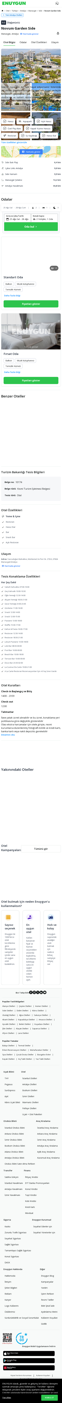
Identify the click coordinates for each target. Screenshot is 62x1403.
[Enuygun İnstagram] (34, 993)
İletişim (8, 1281)
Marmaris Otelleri (30, 1102)
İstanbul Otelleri (29, 1078)
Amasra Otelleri (45, 1019)
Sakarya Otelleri (41, 1015)
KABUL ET (49, 1397)
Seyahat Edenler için (42, 1226)
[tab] (9, 42)
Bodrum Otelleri (29, 1090)
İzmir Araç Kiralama (46, 1139)
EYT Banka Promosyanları (37, 1183)
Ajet (6, 1096)
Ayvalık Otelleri (8, 1024)
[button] (31, 66)
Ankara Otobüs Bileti (14, 1133)
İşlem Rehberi (47, 1293)
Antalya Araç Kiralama (47, 1145)
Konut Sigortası (12, 1256)
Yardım (44, 1287)
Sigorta (7, 1219)
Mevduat (29, 1213)
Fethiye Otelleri (29, 1108)
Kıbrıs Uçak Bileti (12, 1102)
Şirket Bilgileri (11, 1287)
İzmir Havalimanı (12, 1195)
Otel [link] (8, 11)
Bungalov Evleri (44, 1054)
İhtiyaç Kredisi (31, 1177)
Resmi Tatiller (47, 1299)
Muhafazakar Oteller (39, 1050)
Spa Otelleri (7, 1054)
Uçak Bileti (8, 1071)
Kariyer (8, 1299)
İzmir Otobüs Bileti (13, 1139)
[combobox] (19, 219)
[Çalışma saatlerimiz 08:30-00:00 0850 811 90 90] (56, 2)
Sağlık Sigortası (12, 1244)
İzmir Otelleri (28, 1096)
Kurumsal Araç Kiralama (48, 1157)
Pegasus (9, 1084)
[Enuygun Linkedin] (41, 993)
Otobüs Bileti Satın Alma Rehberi (20, 1163)
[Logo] (14, 3)
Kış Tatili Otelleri (25, 1059)
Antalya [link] (23, 11)
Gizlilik (44, 1323)
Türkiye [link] (15, 11)
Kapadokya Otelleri (26, 1019)
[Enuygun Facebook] (31, 993)
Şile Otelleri (7, 1028)
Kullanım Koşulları (49, 1317)
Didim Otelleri (22, 1010)
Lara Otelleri (23, 1033)
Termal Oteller (24, 1045)
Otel (23, 1071)
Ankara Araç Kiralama (47, 1133)
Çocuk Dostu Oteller (25, 1054)
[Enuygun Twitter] (38, 993)
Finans (27, 1170)
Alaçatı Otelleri (22, 1028)
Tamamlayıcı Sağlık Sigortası (18, 1250)
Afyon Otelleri (8, 1033)
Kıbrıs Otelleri (38, 1010)
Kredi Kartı (30, 1207)
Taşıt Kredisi (30, 1195)
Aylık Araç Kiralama (46, 1151)
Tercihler (6, 1397)
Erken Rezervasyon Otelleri (14, 1050)
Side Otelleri (7, 1010)
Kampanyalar (47, 1281)
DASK (7, 1262)
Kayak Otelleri (8, 1059)
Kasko (7, 1226)
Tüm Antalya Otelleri (13, 15)
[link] (2, 10)
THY (7, 1078)
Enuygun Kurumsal (41, 1219)
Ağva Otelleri (24, 1015)
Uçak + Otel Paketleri (32, 1114)
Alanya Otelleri (8, 1006)
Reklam (8, 1293)
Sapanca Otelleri (39, 1028)
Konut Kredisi (31, 1189)
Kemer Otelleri (41, 1006)
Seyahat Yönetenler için (44, 1232)
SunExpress (10, 1090)
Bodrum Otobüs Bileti (15, 1145)
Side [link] (40, 11)
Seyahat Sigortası (13, 1238)
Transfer (7, 1170)
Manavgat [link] (32, 11)
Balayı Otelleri (8, 1045)
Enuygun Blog (47, 1275)
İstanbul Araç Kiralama (47, 1127)
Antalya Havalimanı (13, 1189)
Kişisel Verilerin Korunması (21, 1375)
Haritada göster (33, 151)
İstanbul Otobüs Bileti (15, 1127)
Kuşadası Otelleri (41, 1024)
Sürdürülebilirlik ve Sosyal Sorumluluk (22, 1317)
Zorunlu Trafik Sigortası (15, 1232)
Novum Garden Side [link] (52, 11)
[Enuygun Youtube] (44, 993)
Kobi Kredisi (30, 1201)
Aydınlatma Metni (49, 1311)
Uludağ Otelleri (8, 1015)
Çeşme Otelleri (25, 1006)
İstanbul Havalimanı (14, 1183)
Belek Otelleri (25, 1024)
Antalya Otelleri (29, 1084)
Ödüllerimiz (10, 1311)
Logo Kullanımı (11, 1305)
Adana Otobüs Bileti (14, 1151)
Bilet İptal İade (48, 1305)
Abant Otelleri (8, 1019)
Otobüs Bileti (10, 1121)
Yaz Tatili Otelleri (43, 1059)
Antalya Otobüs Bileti (14, 1157)
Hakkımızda (10, 1275)
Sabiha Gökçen (11, 1177)
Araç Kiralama (43, 1121)
